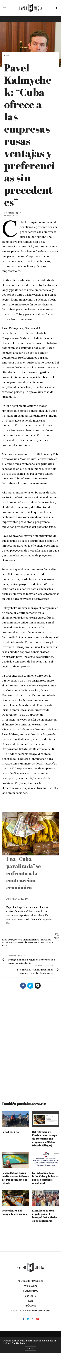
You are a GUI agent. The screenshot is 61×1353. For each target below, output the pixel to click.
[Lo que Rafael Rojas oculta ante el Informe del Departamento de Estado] (15, 1160)
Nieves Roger (14, 213)
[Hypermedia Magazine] (31, 8)
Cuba (6, 55)
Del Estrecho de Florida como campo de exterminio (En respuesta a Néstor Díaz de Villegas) (44, 1138)
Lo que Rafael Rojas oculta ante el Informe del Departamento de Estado (15, 1178)
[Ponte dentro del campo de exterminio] (15, 1198)
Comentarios (30, 1291)
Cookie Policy (19, 1343)
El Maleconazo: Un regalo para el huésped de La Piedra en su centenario (45, 1215)
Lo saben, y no (10, 1131)
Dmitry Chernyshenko (26, 940)
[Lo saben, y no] (15, 1119)
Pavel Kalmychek (43, 942)
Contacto (30, 1296)
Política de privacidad (31, 1281)
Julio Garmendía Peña (21, 942)
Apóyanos (30, 1306)
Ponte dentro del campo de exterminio (14, 1212)
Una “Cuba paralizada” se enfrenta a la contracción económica (23, 873)
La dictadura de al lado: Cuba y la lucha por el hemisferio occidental (45, 1178)
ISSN (30, 1301)
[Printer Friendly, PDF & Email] (56, 935)
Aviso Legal (30, 1286)
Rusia (4, 945)
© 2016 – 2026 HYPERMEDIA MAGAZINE (30, 1311)
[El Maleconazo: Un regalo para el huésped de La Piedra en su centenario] (45, 1198)
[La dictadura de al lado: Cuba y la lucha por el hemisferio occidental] (45, 1160)
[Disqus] (30, 1043)
